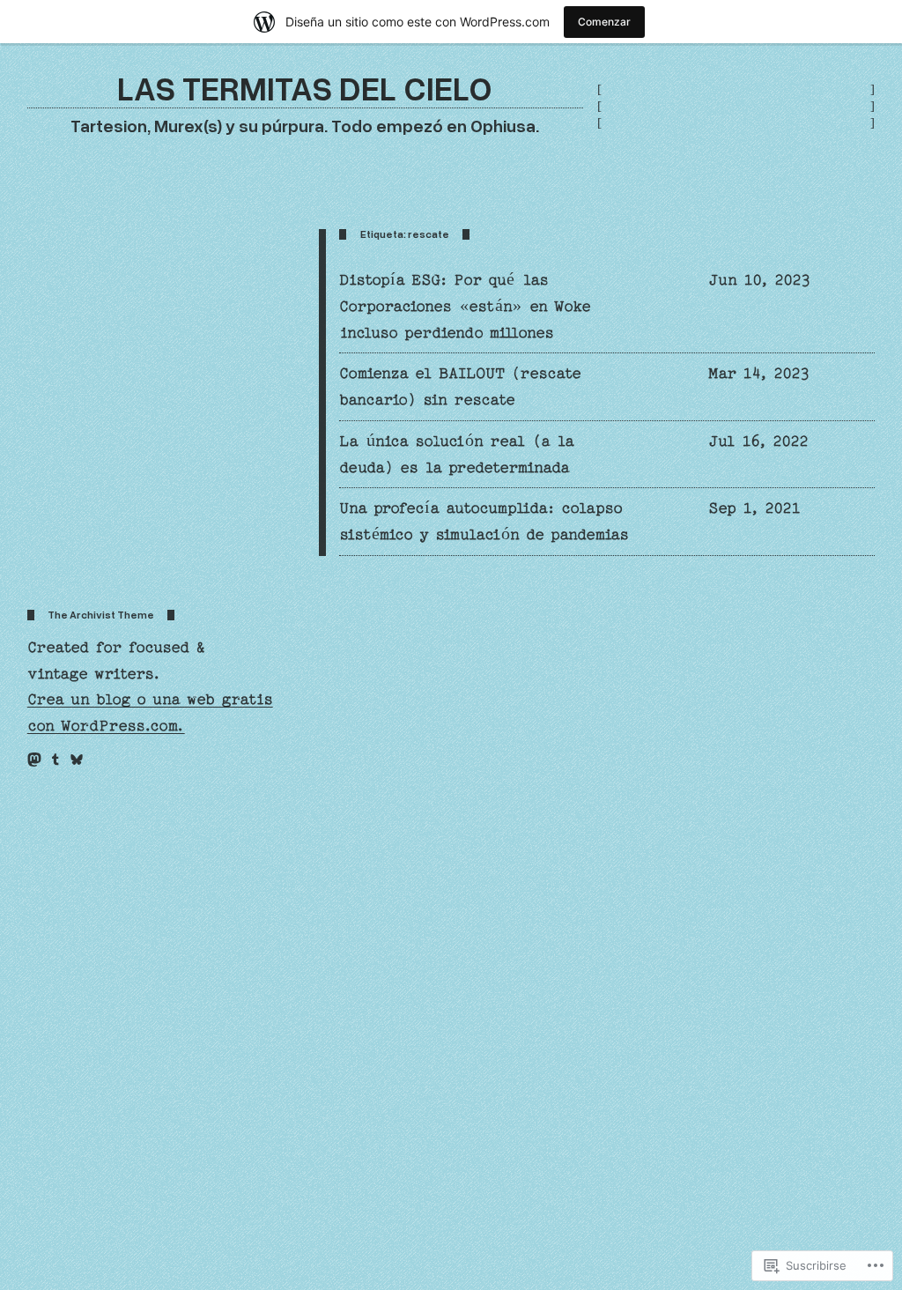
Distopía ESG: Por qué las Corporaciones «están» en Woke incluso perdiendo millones (465, 306)
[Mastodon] (34, 759)
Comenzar (604, 21)
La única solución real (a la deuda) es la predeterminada (456, 454)
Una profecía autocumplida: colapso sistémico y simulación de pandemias (484, 521)
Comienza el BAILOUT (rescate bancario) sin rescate (460, 386)
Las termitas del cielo (304, 87)
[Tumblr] (55, 759)
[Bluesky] (77, 759)
